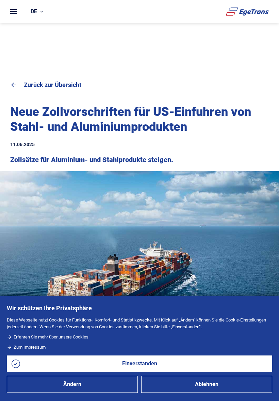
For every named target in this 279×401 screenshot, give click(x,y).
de (34, 11)
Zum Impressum (30, 347)
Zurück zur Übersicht (52, 84)
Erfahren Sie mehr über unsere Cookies (51, 336)
